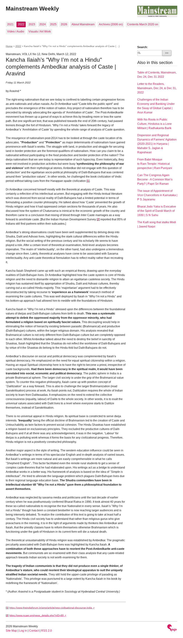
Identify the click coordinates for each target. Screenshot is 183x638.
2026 (64, 24)
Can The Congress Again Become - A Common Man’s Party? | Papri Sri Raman (154, 179)
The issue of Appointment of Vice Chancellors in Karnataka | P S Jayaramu (157, 195)
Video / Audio (15, 31)
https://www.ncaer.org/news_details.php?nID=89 (36, 615)
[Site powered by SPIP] (172, 628)
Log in (23, 630)
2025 (53, 24)
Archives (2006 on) (111, 24)
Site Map (11, 630)
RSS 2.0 (46, 630)
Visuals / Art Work (39, 31)
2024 (42, 24)
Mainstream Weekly (32, 8)
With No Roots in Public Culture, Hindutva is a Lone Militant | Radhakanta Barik (154, 124)
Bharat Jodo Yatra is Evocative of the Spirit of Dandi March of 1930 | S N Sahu (156, 211)
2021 (10, 24)
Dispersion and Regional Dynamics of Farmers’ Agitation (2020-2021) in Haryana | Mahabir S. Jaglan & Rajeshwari (157, 144)
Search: (142, 47)
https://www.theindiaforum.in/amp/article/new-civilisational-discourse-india (50, 607)
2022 (21, 24)
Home (9, 46)
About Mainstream (83, 24)
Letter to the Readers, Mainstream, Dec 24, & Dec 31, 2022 (157, 88)
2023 (32, 24)
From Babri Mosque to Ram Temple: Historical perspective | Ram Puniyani (154, 164)
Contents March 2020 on (142, 24)
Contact (34, 630)
